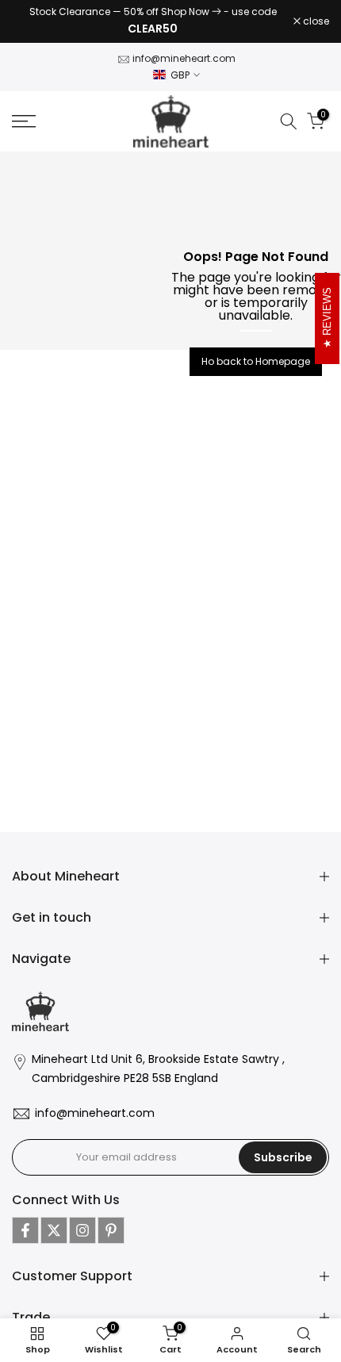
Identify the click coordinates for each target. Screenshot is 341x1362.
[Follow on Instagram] (82, 1230)
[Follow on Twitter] (53, 1230)
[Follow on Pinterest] (111, 1230)
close (315, 21)
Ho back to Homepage (255, 361)
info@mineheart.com (184, 58)
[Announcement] (152, 21)
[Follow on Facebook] (25, 1230)
